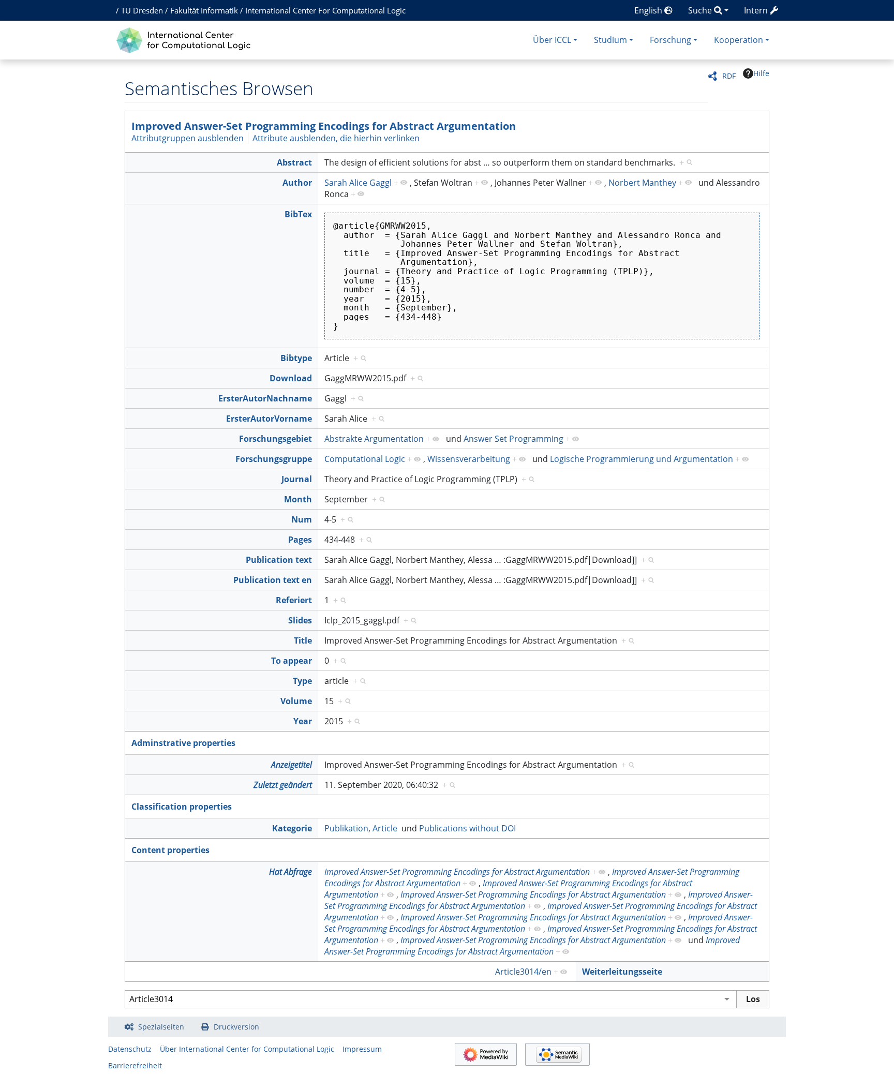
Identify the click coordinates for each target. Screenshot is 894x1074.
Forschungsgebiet (275, 438)
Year (302, 721)
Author (297, 182)
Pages (300, 539)
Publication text (279, 559)
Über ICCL (552, 40)
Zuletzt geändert (283, 784)
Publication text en (272, 580)
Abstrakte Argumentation (374, 438)
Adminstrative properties (183, 743)
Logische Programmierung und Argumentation (641, 459)
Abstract (294, 162)
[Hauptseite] (186, 39)
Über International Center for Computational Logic (247, 1049)
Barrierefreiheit (135, 1065)
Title (303, 640)
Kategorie (292, 828)
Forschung (670, 40)
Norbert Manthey (642, 182)
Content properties (170, 850)
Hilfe (761, 73)
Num (301, 519)
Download (291, 378)
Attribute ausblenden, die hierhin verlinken (336, 138)
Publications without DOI (467, 828)
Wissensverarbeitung (468, 459)
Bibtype (296, 358)
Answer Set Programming (513, 438)
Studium (610, 40)
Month (298, 499)
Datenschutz (130, 1049)
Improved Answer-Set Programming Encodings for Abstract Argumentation (323, 126)
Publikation (346, 828)
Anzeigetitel (291, 764)
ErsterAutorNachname (265, 398)
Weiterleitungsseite (622, 971)
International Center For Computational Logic (325, 10)
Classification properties (181, 806)
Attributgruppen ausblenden (187, 138)
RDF (729, 76)
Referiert (294, 600)
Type (302, 681)
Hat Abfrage (290, 871)
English (649, 10)
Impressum (362, 1049)
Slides (300, 620)
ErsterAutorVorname (269, 418)
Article (385, 828)
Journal (296, 479)
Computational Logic (364, 459)
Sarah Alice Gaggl (358, 182)
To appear (291, 660)
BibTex (298, 214)
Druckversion (236, 1027)
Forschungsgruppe (273, 459)
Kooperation (738, 40)
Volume (296, 701)
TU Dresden (142, 10)
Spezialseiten (161, 1027)
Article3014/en (523, 971)
